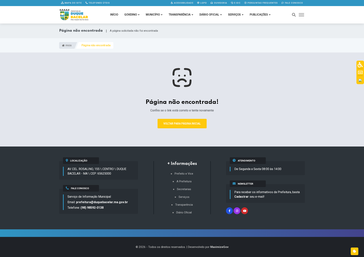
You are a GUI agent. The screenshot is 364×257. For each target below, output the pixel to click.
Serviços (234, 14)
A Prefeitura (184, 181)
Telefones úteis (99, 3)
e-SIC (237, 3)
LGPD (203, 3)
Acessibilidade (183, 3)
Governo (130, 14)
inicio (68, 45)
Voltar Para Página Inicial (182, 123)
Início (114, 14)
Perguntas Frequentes (262, 3)
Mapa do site (73, 3)
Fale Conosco (293, 3)
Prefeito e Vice (184, 173)
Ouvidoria (220, 3)
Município (153, 14)
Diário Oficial (209, 14)
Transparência (180, 14)
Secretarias (184, 189)
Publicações (259, 14)
